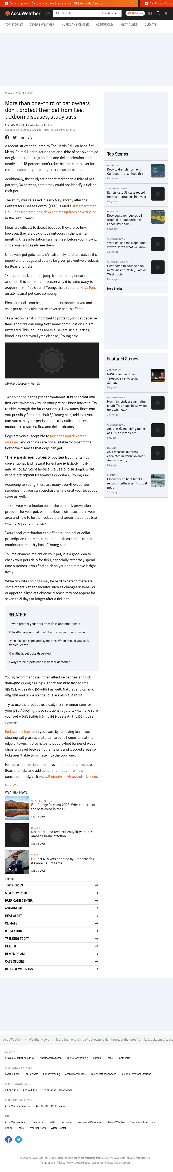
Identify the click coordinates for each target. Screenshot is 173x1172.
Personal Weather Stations (136, 1074)
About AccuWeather (51, 1058)
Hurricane (66, 1122)
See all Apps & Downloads (57, 1090)
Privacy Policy (65, 1162)
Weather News (24, 93)
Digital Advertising (77, 1058)
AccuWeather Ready (16, 1122)
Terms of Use (47, 1162)
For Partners (31, 1074)
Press (110, 1058)
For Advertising (51, 1074)
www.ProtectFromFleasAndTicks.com (68, 776)
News (8, 93)
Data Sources (122, 1162)
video (34, 855)
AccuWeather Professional (51, 1106)
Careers (97, 1058)
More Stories (114, 288)
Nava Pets (88, 287)
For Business (12, 1074)
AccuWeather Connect (103, 1074)
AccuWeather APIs (75, 1074)
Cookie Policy (83, 1162)
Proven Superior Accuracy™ (20, 1058)
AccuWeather (12, 1040)
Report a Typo (12, 785)
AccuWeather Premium (18, 1106)
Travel (21, 1128)
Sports (8, 1128)
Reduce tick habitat (20, 731)
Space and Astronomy (142, 1122)
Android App (30, 1090)
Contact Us (124, 1058)
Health (35, 828)
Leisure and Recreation (89, 1122)
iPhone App (11, 1090)
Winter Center (58, 1128)
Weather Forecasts (43, 801)
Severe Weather (116, 1122)
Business (38, 1122)
